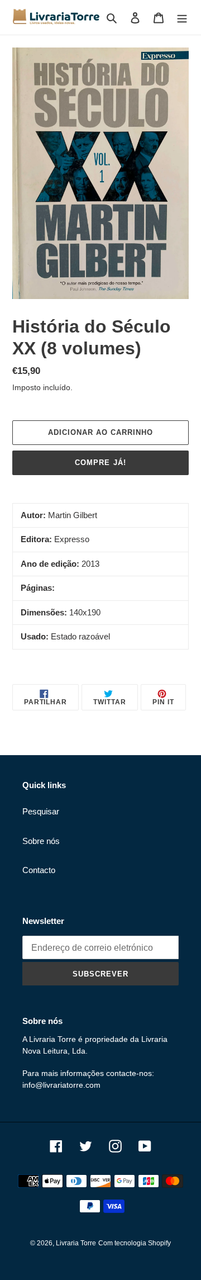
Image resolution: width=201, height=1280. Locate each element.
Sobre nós (41, 841)
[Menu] (182, 18)
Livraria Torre (76, 1243)
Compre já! (100, 462)
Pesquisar (40, 811)
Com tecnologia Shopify (134, 1243)
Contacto (38, 870)
